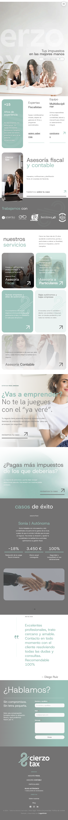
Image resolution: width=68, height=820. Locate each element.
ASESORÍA (34, 776)
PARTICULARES (34, 784)
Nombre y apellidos (41, 701)
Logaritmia (42, 813)
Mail (37, 711)
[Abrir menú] (63, 3)
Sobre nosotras (34, 799)
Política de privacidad (44, 810)
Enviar (50, 737)
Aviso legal (32, 810)
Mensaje (38, 720)
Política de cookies (58, 810)
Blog (34, 803)
